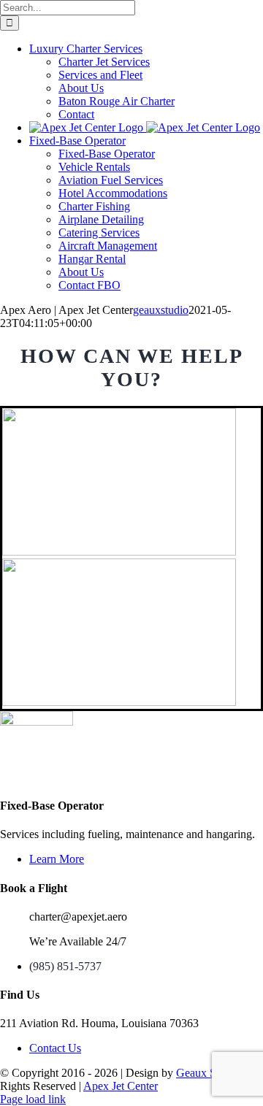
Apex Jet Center (120, 1086)
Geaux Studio (208, 1073)
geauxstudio (160, 310)
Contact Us (55, 1048)
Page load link (33, 1099)
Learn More (56, 859)
